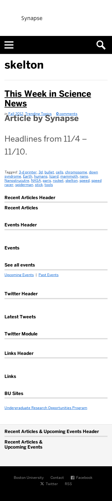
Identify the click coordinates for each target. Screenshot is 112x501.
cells (59, 172)
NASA (36, 180)
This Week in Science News (47, 98)
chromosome (76, 172)
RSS (68, 484)
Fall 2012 (15, 113)
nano (84, 176)
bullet (49, 172)
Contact (57, 477)
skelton (71, 180)
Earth (27, 176)
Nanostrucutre (16, 180)
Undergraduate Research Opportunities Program (45, 407)
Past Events (49, 275)
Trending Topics (38, 113)
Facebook (84, 477)
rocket (58, 180)
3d (41, 172)
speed (84, 180)
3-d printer (28, 172)
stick (39, 184)
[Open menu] (9, 45)
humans (40, 176)
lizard (54, 176)
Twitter (52, 484)
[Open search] (103, 45)
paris (47, 180)
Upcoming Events (19, 275)
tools (49, 184)
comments (66, 113)
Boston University (29, 477)
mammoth (69, 176)
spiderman (24, 184)
